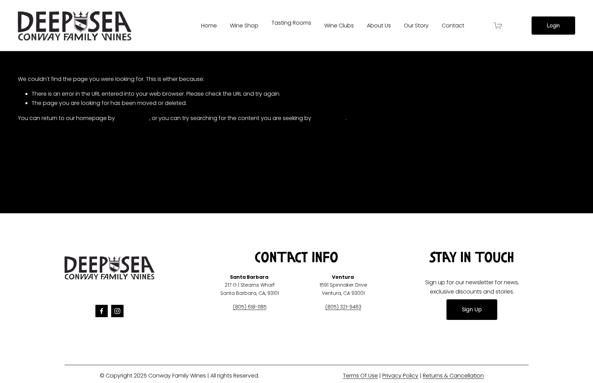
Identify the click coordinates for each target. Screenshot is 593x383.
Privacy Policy (400, 376)
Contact (453, 25)
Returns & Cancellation (453, 376)
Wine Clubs (339, 25)
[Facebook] (101, 311)
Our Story (416, 25)
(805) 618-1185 (250, 306)
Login (553, 25)
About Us (379, 25)
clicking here (132, 118)
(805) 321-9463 (343, 306)
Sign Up (472, 309)
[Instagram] (117, 311)
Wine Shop (244, 25)
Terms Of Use (360, 376)
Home (209, 25)
